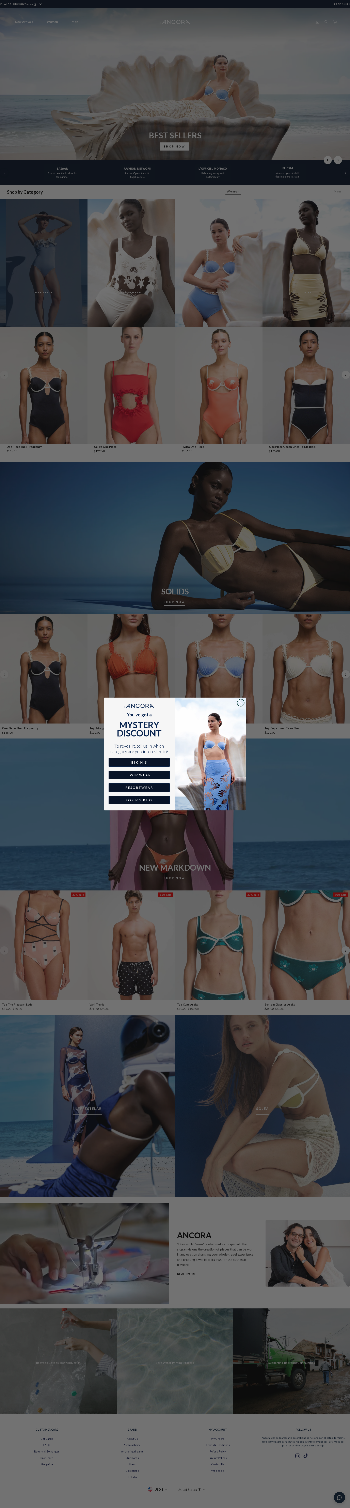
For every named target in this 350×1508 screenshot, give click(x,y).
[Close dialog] (240, 702)
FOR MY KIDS (139, 800)
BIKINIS (139, 762)
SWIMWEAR (139, 775)
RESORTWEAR (139, 787)
